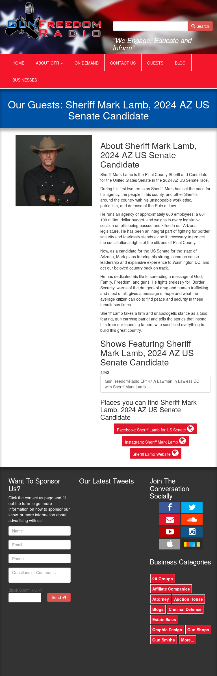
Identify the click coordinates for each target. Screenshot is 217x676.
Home (18, 63)
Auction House (188, 599)
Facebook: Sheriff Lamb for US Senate (152, 430)
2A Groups (162, 578)
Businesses (24, 80)
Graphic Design (167, 629)
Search (202, 26)
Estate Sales (164, 619)
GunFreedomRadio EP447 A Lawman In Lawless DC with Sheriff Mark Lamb (152, 384)
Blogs (158, 609)
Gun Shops (198, 629)
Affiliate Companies (171, 589)
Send (57, 597)
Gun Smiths (163, 640)
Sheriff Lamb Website (152, 454)
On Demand (87, 63)
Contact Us (123, 63)
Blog (180, 63)
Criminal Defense (185, 609)
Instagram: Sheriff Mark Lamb (152, 442)
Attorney (160, 599)
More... (187, 640)
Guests (155, 63)
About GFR (48, 63)
